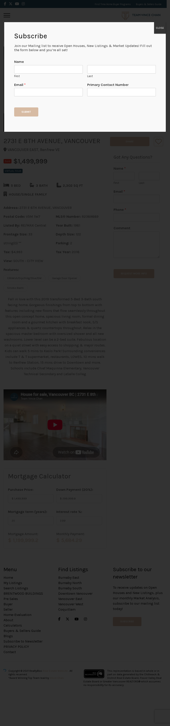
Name (19, 62)
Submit (26, 111)
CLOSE (160, 27)
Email (20, 85)
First (17, 76)
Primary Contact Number (108, 85)
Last (90, 76)
